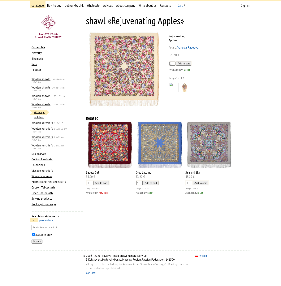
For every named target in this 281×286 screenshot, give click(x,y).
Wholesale (93, 5)
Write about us (148, 5)
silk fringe (39, 112)
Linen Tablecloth (42, 193)
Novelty (37, 53)
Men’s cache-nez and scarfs (49, 182)
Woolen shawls (41, 79)
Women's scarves (42, 176)
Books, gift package (44, 204)
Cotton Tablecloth (43, 187)
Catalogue (38, 5)
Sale (34, 64)
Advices (108, 5)
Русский (203, 256)
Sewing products (42, 198)
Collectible (38, 47)
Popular (36, 70)
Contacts (165, 5)
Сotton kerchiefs (42, 159)
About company (125, 5)
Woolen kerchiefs (42, 123)
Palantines (38, 165)
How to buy (54, 5)
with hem (39, 117)
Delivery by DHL (74, 5)
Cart (180, 5)
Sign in (245, 5)
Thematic (37, 58)
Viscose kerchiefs (42, 170)
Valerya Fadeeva (187, 47)
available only (43, 234)
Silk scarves (39, 154)
